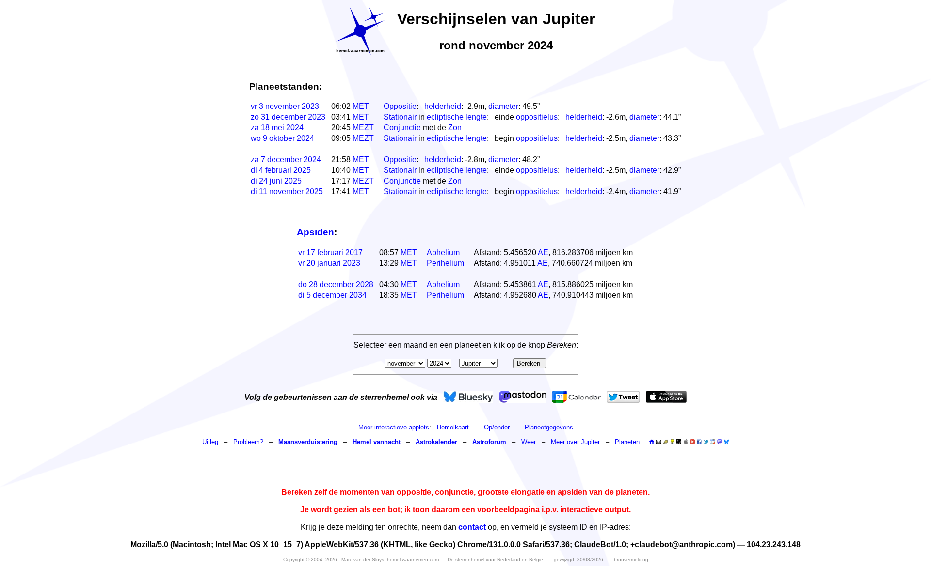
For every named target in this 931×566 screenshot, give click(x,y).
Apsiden (315, 232)
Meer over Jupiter (576, 441)
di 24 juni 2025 (276, 181)
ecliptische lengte (457, 117)
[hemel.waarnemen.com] (360, 31)
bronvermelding (631, 559)
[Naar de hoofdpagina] (651, 441)
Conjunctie (402, 127)
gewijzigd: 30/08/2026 (578, 559)
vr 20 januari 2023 (329, 263)
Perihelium (445, 263)
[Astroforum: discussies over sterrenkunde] (678, 441)
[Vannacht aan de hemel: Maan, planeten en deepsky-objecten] (665, 441)
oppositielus (537, 117)
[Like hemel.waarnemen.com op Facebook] (699, 441)
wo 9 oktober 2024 (282, 138)
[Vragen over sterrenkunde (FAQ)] (672, 441)
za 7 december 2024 (286, 159)
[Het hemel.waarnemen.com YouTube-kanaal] (692, 441)
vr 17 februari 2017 (330, 252)
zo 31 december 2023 (288, 117)
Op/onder (497, 427)
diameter (503, 106)
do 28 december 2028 (335, 284)
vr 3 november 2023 (285, 106)
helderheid (442, 106)
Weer (528, 441)
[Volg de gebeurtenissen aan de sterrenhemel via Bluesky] (468, 397)
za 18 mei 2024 (277, 127)
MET (361, 106)
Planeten (627, 441)
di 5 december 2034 (332, 295)
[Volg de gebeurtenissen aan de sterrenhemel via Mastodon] (522, 397)
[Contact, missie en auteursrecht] (658, 441)
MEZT (363, 127)
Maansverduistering (307, 441)
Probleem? (248, 441)
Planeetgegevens (549, 427)
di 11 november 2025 (287, 191)
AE (543, 252)
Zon (455, 127)
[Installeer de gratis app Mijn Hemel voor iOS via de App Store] (666, 397)
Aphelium (443, 252)
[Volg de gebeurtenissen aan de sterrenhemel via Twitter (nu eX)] (623, 397)
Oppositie (400, 106)
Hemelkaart (453, 427)
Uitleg (210, 441)
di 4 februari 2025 (281, 170)
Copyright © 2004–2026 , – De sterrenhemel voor (413, 559)
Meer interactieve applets (393, 427)
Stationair (400, 117)
